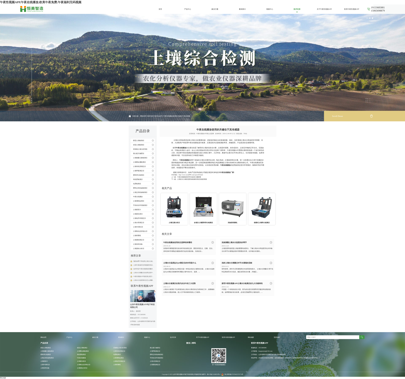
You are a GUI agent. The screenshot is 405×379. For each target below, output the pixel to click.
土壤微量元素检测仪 (140, 158)
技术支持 (297, 9)
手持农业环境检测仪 (140, 205)
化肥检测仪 (137, 184)
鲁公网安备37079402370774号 (233, 374)
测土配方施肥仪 (138, 153)
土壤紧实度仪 (138, 214)
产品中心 (187, 9)
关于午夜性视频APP (324, 9)
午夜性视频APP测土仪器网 (205, 133)
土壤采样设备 (138, 244)
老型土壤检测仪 (138, 145)
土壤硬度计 (137, 209)
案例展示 (242, 9)
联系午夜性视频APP (351, 9)
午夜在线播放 (138, 197)
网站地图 (251, 337)
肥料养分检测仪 (138, 175)
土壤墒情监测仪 (138, 201)
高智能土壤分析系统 (140, 149)
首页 (160, 9)
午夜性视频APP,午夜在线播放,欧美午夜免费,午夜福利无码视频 (40, 2)
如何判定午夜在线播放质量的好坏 (144, 269)
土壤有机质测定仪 (139, 166)
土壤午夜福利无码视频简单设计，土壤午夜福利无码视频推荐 (144, 265)
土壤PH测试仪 (138, 227)
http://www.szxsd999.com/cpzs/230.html (191, 175)
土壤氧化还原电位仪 (140, 231)
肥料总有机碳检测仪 (140, 188)
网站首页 (143, 116)
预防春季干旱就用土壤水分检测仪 (144, 261)
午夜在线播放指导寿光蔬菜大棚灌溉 (189, 177)
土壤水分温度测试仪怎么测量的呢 (144, 280)
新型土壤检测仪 (138, 140)
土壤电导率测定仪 (139, 218)
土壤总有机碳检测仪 (140, 192)
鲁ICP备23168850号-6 (214, 374)
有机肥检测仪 (138, 179)
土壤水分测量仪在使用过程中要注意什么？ (144, 272)
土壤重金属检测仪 (139, 162)
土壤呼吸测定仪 (138, 171)
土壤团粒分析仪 (138, 248)
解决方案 (215, 9)
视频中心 (269, 9)
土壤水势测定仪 (138, 222)
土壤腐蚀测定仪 (138, 240)
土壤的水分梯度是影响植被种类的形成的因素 (192, 179)
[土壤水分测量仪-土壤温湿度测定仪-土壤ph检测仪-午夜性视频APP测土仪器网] (31, 9)
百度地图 (277, 337)
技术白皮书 (158, 116)
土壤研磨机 (137, 235)
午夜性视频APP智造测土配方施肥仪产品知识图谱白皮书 (144, 276)
